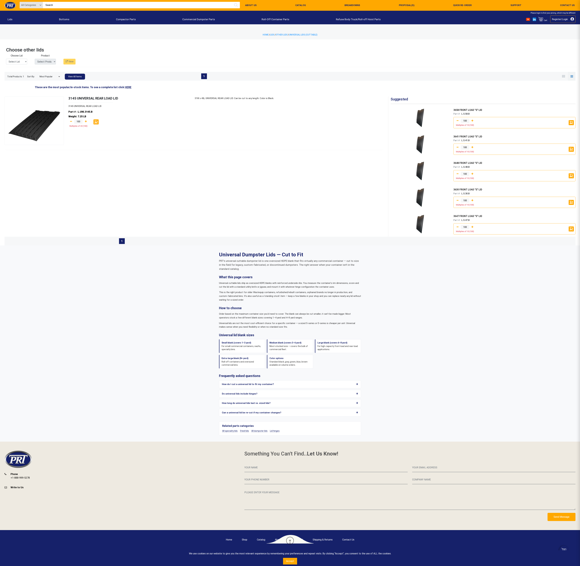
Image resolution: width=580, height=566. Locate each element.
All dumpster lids (259, 431)
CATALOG (300, 5)
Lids (10, 19)
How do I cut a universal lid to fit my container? (248, 384)
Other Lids (282, 35)
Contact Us (348, 539)
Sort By (30, 76)
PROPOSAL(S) (406, 5)
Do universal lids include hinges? (239, 393)
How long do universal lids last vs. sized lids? (246, 403)
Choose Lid (17, 55)
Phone (14, 474)
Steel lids (244, 431)
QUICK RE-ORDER (462, 5)
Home (266, 35)
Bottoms (64, 19)
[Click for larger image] (421, 118)
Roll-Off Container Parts (275, 19)
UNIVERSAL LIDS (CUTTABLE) (303, 35)
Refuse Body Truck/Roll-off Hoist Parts (358, 19)
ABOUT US (251, 5)
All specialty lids (230, 431)
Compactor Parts (126, 19)
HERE (128, 87)
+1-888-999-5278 (20, 477)
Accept (290, 561)
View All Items (75, 76)
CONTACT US (567, 5)
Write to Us (17, 487)
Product (45, 55)
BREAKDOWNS (352, 5)
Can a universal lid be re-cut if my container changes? (251, 412)
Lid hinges (275, 431)
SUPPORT (516, 5)
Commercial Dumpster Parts (198, 19)
